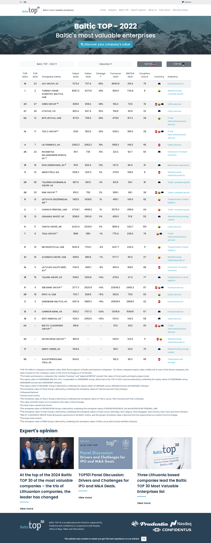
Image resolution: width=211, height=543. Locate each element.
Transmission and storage (175, 361)
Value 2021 (88, 75)
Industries (104, 64)
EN (25, 2)
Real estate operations (178, 165)
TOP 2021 (35, 75)
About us (152, 10)
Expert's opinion (39, 430)
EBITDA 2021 (130, 75)
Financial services (175, 83)
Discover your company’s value (107, 44)
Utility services (174, 104)
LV (21, 2)
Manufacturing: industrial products (176, 174)
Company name (51, 76)
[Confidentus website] (172, 530)
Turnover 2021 (115, 75)
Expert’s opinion (138, 10)
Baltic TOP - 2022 (46, 64)
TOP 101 (148, 64)
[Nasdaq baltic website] (180, 523)
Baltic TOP (124, 10)
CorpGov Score (144, 75)
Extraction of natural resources (177, 153)
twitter (187, 2)
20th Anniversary (180, 10)
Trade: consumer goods (178, 182)
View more (26, 508)
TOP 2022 (25, 75)
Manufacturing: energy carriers (178, 218)
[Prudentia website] (149, 523)
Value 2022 (75, 75)
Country (159, 76)
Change (101, 73)
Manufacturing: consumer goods (175, 92)
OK (144, 538)
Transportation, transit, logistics (178, 201)
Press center (164, 10)
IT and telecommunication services (177, 121)
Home (103, 10)
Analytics (112, 10)
